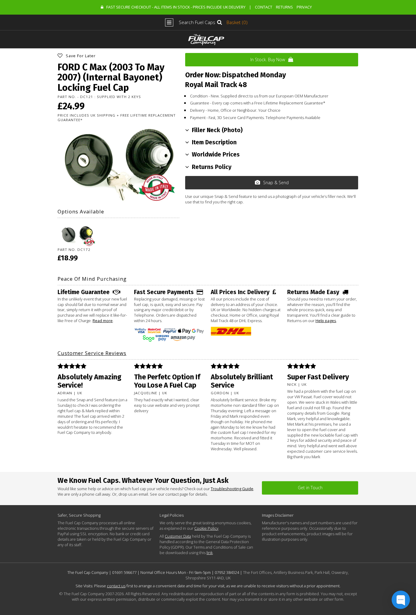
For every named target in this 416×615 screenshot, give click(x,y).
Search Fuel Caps (197, 22)
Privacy (304, 7)
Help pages (326, 320)
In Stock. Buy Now (267, 59)
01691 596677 (124, 572)
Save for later (81, 55)
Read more (103, 320)
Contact (263, 7)
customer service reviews (92, 353)
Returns (284, 7)
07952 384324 (227, 572)
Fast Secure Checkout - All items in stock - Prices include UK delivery (175, 7)
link (209, 552)
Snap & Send (276, 182)
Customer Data (178, 536)
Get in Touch (310, 487)
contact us (116, 586)
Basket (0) (237, 22)
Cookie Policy (206, 528)
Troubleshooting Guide (232, 488)
